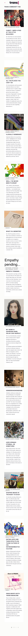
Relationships (9, 269)
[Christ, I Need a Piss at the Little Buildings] (14, 18)
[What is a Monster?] (14, 219)
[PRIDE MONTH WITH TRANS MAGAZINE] (14, 581)
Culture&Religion (10, 27)
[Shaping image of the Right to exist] (14, 480)
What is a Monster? (13, 231)
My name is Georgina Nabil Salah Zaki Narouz (13, 331)
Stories (12, 179)
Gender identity (14, 77)
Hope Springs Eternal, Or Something (11, 444)
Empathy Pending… (13, 271)
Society (12, 132)
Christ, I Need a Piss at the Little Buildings (13, 32)
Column (8, 77)
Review (17, 27)
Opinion (8, 132)
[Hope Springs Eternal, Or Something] (14, 430)
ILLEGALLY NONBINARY (14, 134)
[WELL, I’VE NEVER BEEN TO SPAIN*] (14, 171)
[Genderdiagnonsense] (14, 378)
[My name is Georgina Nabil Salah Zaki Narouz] (14, 312)
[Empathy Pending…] (14, 262)
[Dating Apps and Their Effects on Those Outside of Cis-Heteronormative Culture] (14, 527)
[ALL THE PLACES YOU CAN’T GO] (14, 68)
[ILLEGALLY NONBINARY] (14, 122)
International (9, 78)
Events (7, 590)
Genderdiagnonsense (14, 390)
